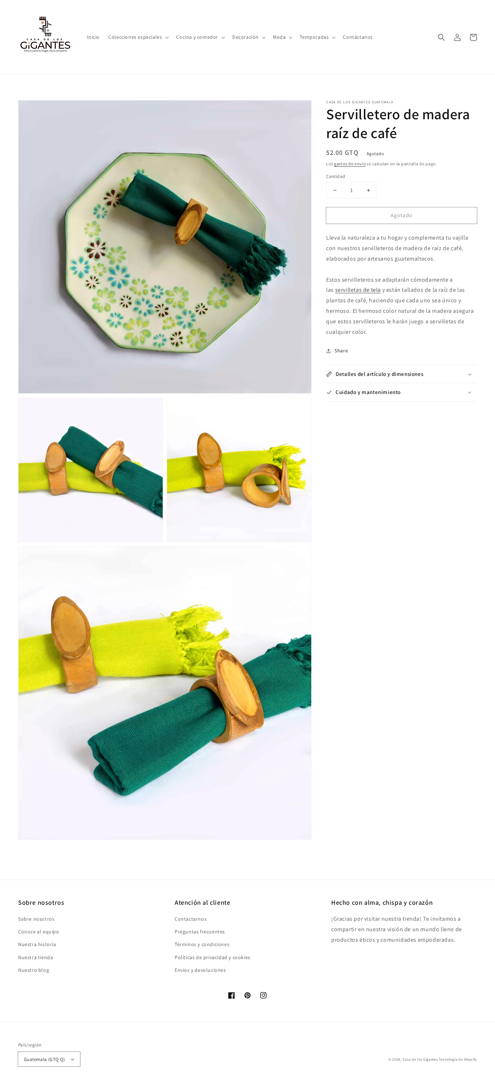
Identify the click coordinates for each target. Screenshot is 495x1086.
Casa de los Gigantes (420, 1059)
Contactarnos (191, 919)
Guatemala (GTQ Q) (44, 1059)
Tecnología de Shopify (458, 1059)
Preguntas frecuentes (200, 931)
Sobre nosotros (36, 919)
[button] (138, 37)
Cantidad (335, 176)
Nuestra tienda (35, 957)
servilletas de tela (358, 290)
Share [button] (341, 351)
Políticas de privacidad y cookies (212, 957)
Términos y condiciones (202, 944)
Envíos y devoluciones (200, 970)
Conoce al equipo (38, 931)
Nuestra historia (37, 944)
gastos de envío (350, 163)
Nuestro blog (33, 970)
